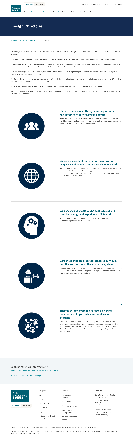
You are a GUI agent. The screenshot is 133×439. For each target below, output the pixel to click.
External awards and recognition (47, 417)
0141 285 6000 (106, 410)
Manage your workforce (67, 396)
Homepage (15, 40)
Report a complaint (46, 412)
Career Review (52, 12)
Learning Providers (116, 4)
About (41, 395)
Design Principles (42, 40)
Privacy (13, 428)
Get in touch (106, 4)
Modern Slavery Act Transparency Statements (66, 428)
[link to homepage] (16, 8)
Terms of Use (23, 428)
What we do (39, 12)
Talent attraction (68, 401)
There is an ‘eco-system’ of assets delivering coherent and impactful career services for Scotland (86, 314)
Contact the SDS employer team (68, 411)
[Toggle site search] (120, 11)
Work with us (44, 403)
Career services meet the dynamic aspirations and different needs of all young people (87, 112)
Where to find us (96, 4)
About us (27, 12)
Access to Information (39, 428)
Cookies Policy (90, 428)
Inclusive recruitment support (69, 417)
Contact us (43, 407)
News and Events (90, 12)
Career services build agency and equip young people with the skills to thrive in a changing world (89, 162)
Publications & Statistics (70, 12)
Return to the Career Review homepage (26, 375)
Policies (42, 399)
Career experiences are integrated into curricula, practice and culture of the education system (88, 262)
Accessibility (85, 4)
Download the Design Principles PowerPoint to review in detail (34, 370)
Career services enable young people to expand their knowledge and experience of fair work (87, 212)
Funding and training (69, 406)
